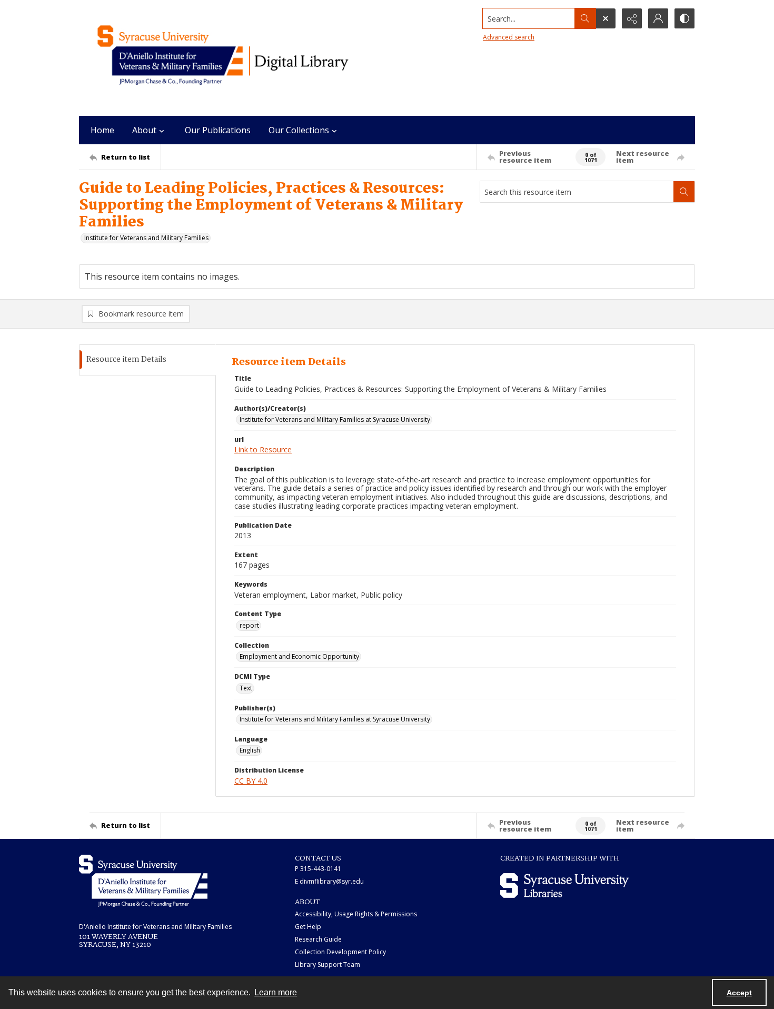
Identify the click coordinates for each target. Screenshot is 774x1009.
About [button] (144, 130)
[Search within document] (683, 191)
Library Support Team (327, 964)
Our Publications (218, 130)
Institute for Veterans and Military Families (146, 237)
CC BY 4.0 (250, 781)
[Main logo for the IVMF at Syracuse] (247, 58)
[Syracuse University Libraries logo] (564, 885)
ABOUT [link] (307, 902)
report (249, 625)
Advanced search (508, 37)
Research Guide (318, 939)
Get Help (308, 926)
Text (246, 688)
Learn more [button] (275, 992)
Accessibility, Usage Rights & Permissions (356, 913)
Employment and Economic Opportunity (299, 656)
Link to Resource (263, 449)
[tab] (147, 360)
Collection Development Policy (340, 951)
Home (102, 130)
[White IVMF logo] (143, 881)
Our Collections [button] (299, 130)
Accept (739, 992)
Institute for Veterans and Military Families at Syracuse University (335, 419)
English (250, 750)
